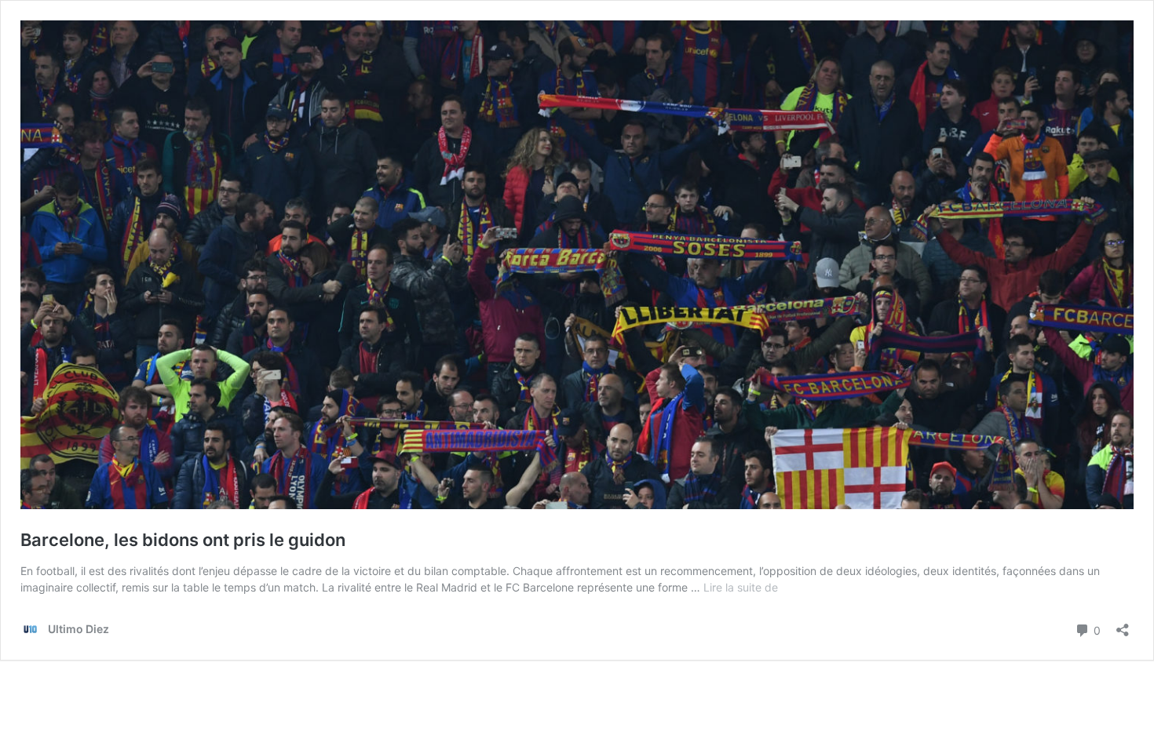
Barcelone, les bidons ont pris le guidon (182, 540)
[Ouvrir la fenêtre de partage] (1123, 625)
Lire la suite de (740, 587)
